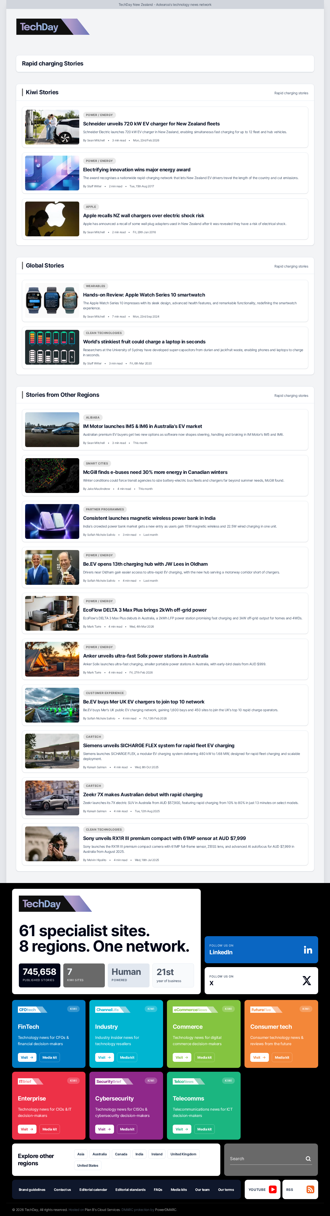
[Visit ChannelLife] (118, 1009)
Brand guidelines (32, 1189)
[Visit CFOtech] (40, 1009)
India (139, 1154)
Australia (100, 1154)
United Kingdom (183, 1154)
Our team (202, 1189)
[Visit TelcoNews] (195, 1081)
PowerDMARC (165, 1210)
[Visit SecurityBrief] (118, 1081)
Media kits (179, 1189)
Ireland (157, 1154)
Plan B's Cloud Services (102, 1210)
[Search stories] (308, 1159)
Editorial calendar (93, 1189)
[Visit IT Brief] (40, 1081)
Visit (24, 1057)
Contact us (62, 1189)
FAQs (158, 1189)
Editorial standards (130, 1189)
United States (87, 1165)
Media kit (50, 1057)
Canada (121, 1154)
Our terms (226, 1189)
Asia (80, 1154)
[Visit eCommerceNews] (195, 1009)
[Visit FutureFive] (273, 1009)
